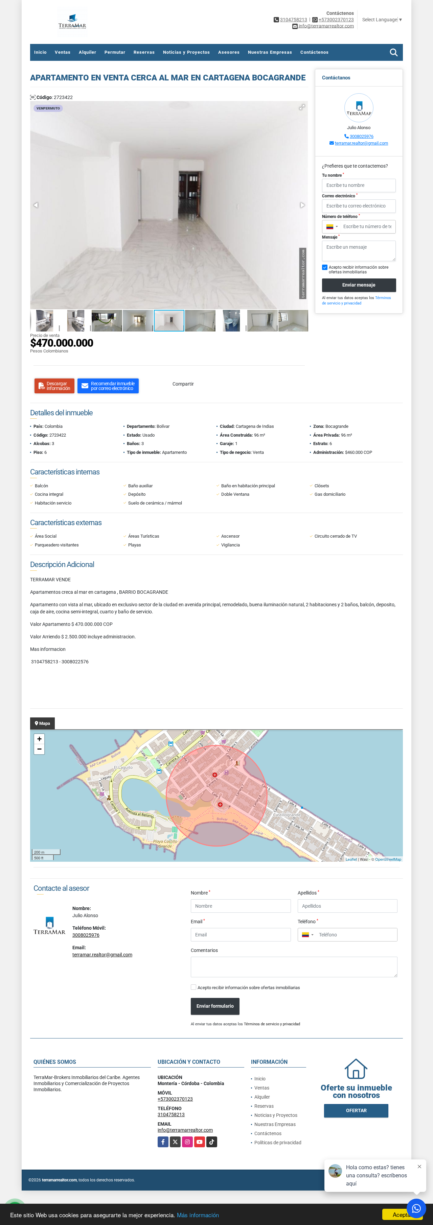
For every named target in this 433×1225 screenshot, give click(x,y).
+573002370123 (336, 19)
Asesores (229, 52)
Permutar (115, 52)
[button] (302, 107)
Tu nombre (333, 175)
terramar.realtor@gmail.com (361, 143)
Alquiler (87, 52)
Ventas (63, 52)
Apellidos (308, 892)
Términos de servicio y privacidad (272, 1024)
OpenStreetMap (388, 859)
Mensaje (331, 237)
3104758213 (293, 19)
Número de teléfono (341, 216)
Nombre (200, 892)
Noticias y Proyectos (186, 52)
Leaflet (351, 859)
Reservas (144, 52)
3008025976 (361, 136)
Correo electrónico (340, 195)
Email (198, 921)
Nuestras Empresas (270, 52)
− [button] (39, 749)
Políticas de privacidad (277, 1142)
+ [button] (39, 739)
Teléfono (308, 921)
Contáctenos (314, 52)
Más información (198, 1214)
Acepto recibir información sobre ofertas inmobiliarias (249, 987)
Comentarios (204, 950)
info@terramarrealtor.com (185, 1130)
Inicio (40, 52)
